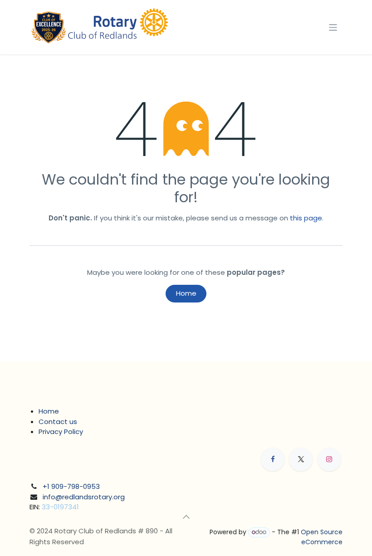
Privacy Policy (61, 431)
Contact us (58, 421)
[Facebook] (272, 459)
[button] (186, 517)
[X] (301, 459)
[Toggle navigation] (333, 27)
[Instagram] (329, 459)
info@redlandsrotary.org (84, 497)
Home (186, 293)
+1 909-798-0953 (71, 486)
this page (306, 218)
